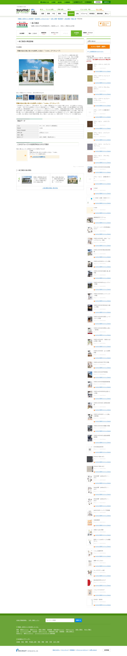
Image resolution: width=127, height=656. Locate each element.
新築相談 (62, 631)
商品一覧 (73, 18)
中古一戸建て (87, 629)
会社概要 (22, 33)
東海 (39, 642)
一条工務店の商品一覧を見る (50, 188)
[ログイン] (106, 2)
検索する (78, 620)
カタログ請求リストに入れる (103, 71)
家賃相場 (49, 629)
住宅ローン (19, 633)
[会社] (60, 2)
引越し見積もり (70, 631)
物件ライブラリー (28, 633)
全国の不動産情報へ (21, 620)
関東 (26, 642)
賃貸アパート (33, 629)
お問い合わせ (93, 650)
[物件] (53, 2)
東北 (22, 642)
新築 (48, 13)
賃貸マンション (24, 629)
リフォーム (84, 13)
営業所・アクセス (88, 33)
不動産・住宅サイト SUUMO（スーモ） (28, 627)
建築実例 (43, 33)
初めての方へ (56, 650)
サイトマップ (64, 650)
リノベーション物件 (25, 631)
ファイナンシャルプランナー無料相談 (45, 633)
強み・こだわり (33, 33)
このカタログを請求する (38, 156)
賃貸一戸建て (42, 629)
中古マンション (70, 629)
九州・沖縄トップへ (34, 620)
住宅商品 (76, 33)
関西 (43, 642)
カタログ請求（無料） (99, 46)
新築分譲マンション (59, 629)
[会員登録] (98, 2)
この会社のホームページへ (96, 51)
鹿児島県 (60, 18)
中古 (53, 13)
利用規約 (72, 650)
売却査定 (92, 13)
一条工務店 (67, 18)
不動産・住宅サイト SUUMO (25, 18)
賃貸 (42, 13)
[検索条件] (67, 2)
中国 (50, 642)
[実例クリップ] (79, 2)
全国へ (33, 9)
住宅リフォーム (43, 631)
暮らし (107, 13)
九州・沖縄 (54, 18)
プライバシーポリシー (82, 650)
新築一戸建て (79, 629)
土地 (77, 13)
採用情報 (106, 650)
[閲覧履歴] (89, 2)
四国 (47, 642)
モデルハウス (54, 33)
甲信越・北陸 (32, 642)
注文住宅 (71, 13)
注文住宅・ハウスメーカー (42, 18)
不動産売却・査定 (53, 631)
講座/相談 (100, 13)
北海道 (18, 642)
